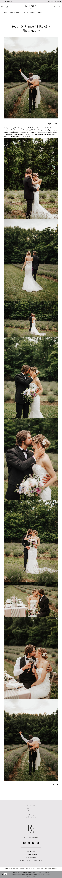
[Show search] (55, 6)
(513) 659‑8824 (32, 857)
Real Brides (31, 813)
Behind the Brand (31, 817)
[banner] (31, 6)
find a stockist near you (31, 838)
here (34, 876)
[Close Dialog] (2, 874)
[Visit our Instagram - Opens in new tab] (29, 843)
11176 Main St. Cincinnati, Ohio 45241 (31, 861)
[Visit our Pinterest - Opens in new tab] (33, 843)
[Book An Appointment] (6, 6)
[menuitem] (6, 6)
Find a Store (31, 811)
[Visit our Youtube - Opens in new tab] (37, 843)
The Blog (31, 815)
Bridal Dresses (31, 809)
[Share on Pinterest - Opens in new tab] (57, 784)
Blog (11, 12)
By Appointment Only (31, 854)
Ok (5, 874)
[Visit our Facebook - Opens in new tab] (24, 843)
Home (5, 12)
